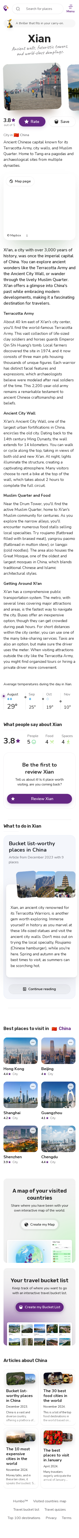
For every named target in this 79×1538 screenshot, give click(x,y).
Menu (70, 11)
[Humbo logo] (6, 8)
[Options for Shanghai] (33, 1086)
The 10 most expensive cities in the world (18, 1456)
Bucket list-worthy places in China (32, 846)
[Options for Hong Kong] (33, 1042)
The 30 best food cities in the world (55, 1395)
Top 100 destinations (24, 1518)
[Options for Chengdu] (71, 1130)
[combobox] (37, 9)
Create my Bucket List (42, 1307)
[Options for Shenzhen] (33, 1130)
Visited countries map (49, 1501)
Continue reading (42, 989)
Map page (23, 181)
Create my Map (42, 1224)
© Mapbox (14, 235)
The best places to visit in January (56, 1455)
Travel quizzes (55, 1509)
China (21, 135)
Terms (67, 1518)
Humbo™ (20, 1501)
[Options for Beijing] (71, 1042)
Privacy (51, 1518)
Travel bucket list (26, 1509)
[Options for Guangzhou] (71, 1086)
